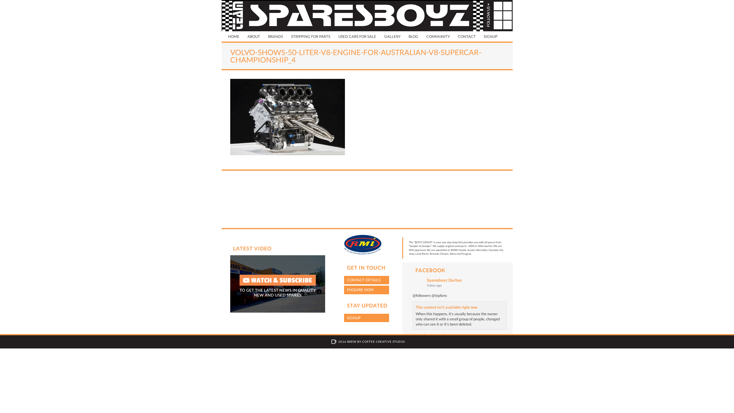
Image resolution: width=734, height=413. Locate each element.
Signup (490, 36)
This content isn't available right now (446, 307)
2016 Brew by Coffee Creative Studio (371, 341)
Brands (275, 36)
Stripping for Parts (310, 36)
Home (233, 36)
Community (438, 36)
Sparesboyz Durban (444, 280)
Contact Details (363, 280)
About (253, 36)
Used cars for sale (357, 36)
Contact (467, 36)
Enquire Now (360, 289)
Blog (413, 36)
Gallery (392, 36)
